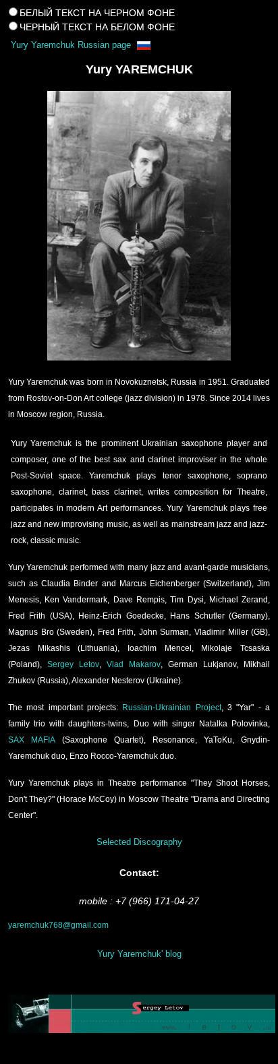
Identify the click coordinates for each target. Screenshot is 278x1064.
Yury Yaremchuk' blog (139, 954)
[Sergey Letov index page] (139, 1014)
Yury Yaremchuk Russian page (72, 45)
